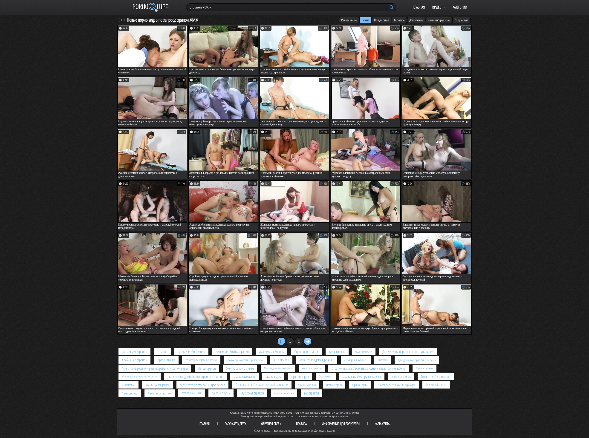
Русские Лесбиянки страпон (232, 351)
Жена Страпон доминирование (316, 360)
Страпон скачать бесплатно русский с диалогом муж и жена (369, 368)
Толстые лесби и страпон (435, 376)
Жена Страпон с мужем (240, 368)
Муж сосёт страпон (252, 393)
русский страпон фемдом (157, 385)
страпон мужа (359, 385)
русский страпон (337, 352)
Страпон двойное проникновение (362, 376)
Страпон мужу (273, 376)
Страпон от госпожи (284, 393)
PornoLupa (251, 412)
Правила (301, 423)
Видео (437, 7)
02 (290, 341)
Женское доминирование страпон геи (139, 376)
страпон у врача (334, 385)
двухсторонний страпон (355, 360)
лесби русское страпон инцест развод (202, 385)
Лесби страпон (207, 368)
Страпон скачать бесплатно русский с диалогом (261, 385)
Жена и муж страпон (134, 351)
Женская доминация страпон (278, 368)
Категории (460, 7)
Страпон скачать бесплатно (271, 352)
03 (298, 341)
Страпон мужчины (307, 385)
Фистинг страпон (424, 368)
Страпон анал (130, 393)
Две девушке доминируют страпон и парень (195, 376)
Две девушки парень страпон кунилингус (408, 351)
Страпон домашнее (244, 376)
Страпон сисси (325, 376)
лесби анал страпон (134, 360)
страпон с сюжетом (363, 352)
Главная (419, 7)
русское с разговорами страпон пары (245, 360)
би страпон (383, 360)
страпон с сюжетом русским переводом (397, 385)
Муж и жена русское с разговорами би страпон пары (155, 368)
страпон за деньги (192, 393)
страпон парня (300, 376)
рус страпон (311, 393)
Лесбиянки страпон (159, 393)
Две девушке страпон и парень (417, 360)
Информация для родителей (341, 423)
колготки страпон (311, 368)
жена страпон (281, 360)
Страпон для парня (306, 351)
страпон (162, 351)
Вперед (308, 341)
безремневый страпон (436, 385)
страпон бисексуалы (221, 393)
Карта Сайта (382, 423)
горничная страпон (401, 376)
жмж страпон (128, 385)
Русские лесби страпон (191, 351)
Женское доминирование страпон (201, 360)
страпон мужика (166, 360)
